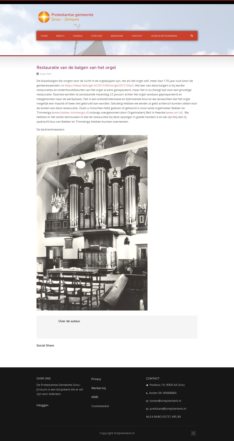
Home (44, 35)
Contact (137, 35)
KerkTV (60, 35)
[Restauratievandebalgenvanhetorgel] (76, 67)
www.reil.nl (174, 112)
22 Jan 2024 (45, 73)
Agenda (77, 35)
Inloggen (42, 405)
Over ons (96, 35)
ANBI (94, 397)
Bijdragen (117, 35)
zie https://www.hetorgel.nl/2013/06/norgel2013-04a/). (97, 85)
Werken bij (98, 388)
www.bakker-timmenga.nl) (71, 112)
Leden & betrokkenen (164, 35)
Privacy (96, 379)
